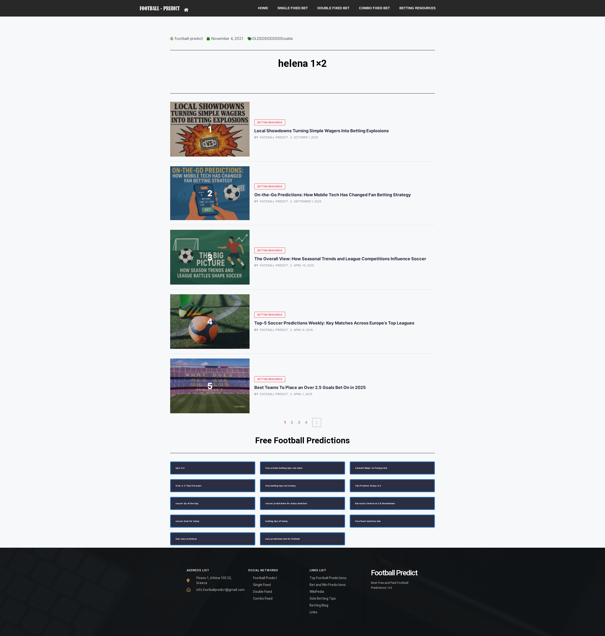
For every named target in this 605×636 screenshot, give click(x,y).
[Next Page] (316, 422)
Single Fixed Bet (292, 8)
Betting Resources (417, 8)
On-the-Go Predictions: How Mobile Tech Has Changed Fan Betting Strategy (332, 194)
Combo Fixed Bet (374, 8)
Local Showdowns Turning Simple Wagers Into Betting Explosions (321, 130)
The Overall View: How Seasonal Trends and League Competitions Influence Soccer (340, 258)
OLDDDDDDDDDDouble (272, 38)
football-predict (274, 137)
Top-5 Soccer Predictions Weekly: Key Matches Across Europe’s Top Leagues (334, 322)
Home (263, 8)
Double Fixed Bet (333, 8)
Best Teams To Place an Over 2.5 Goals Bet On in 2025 (310, 387)
